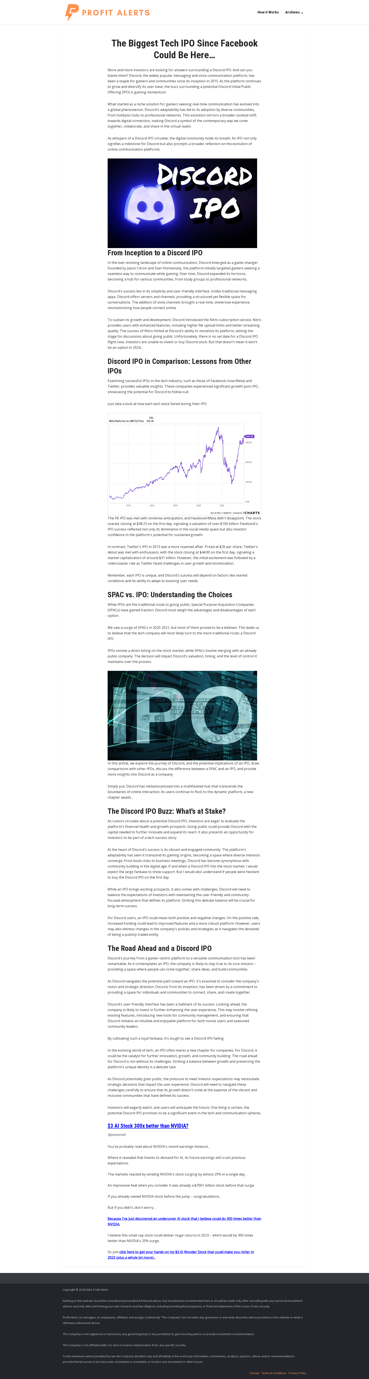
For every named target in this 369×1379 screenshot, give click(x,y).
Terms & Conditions (274, 1373)
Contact (254, 1373)
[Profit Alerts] (107, 13)
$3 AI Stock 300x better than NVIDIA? (148, 1126)
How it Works (268, 12)
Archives (292, 12)
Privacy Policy (297, 1373)
